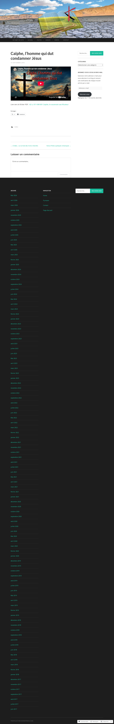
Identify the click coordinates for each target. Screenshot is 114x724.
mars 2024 (14, 309)
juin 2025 (14, 240)
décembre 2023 (16, 324)
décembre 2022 (16, 383)
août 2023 (14, 344)
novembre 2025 (16, 215)
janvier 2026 (15, 210)
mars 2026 (14, 205)
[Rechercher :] (89, 191)
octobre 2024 (15, 279)
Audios (48, 40)
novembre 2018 (16, 625)
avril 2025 (14, 250)
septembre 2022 (16, 398)
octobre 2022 (15, 393)
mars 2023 (14, 368)
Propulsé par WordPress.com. (22, 721)
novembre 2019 (16, 566)
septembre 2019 (16, 576)
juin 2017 (14, 709)
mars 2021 (14, 487)
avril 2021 (14, 482)
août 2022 (14, 403)
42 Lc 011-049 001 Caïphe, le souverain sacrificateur (49, 104)
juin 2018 (14, 650)
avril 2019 (14, 600)
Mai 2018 (14, 655)
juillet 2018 (14, 645)
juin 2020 (14, 531)
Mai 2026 (14, 195)
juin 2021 (14, 472)
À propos (46, 200)
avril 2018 (14, 660)
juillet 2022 (14, 408)
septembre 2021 (16, 457)
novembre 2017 (16, 684)
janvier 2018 (15, 674)
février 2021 (15, 492)
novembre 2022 (16, 388)
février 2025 (15, 260)
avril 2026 (14, 200)
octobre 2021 (15, 452)
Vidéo (16, 127)
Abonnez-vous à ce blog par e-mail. (90, 72)
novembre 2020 (16, 507)
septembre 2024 (16, 284)
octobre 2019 (15, 571)
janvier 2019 (15, 615)
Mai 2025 (14, 245)
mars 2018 (14, 665)
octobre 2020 (15, 512)
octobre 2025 (15, 220)
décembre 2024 (16, 269)
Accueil (30, 40)
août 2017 (14, 699)
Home (45, 195)
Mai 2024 (14, 299)
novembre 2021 (16, 447)
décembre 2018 (16, 620)
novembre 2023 (16, 329)
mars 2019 (14, 605)
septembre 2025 (16, 225)
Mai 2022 (14, 418)
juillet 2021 (14, 467)
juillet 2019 (14, 586)
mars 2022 (14, 427)
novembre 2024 (16, 274)
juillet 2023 (14, 348)
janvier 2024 (15, 319)
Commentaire (64, 174)
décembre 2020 (16, 502)
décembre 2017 (16, 679)
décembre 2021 (16, 442)
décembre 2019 (16, 561)
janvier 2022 (15, 437)
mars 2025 (14, 255)
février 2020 (15, 551)
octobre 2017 (15, 689)
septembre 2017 (16, 694)
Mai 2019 (14, 595)
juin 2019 (14, 591)
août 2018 (14, 640)
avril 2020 (14, 541)
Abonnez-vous (84, 94)
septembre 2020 (16, 516)
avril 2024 (14, 304)
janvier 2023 (15, 378)
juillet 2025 (14, 235)
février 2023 (15, 373)
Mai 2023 (14, 358)
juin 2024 (14, 294)
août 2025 (14, 230)
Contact (66, 40)
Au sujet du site (18, 40)
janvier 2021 (15, 497)
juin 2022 (14, 413)
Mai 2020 (14, 536)
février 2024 (15, 314)
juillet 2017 (14, 704)
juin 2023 (14, 353)
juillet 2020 (14, 526)
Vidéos (56, 40)
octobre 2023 (15, 334)
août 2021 (14, 462)
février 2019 (15, 610)
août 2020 (14, 521)
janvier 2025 (15, 265)
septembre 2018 (16, 635)
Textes (39, 40)
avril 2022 (14, 423)
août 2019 (14, 581)
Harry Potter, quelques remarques (58, 146)
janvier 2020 (15, 556)
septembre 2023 (16, 339)
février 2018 (15, 670)
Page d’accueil (47, 210)
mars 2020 (14, 546)
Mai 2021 (14, 477)
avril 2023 (14, 363)
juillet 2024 (14, 289)
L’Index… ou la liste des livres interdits (24, 146)
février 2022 (15, 432)
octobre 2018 (15, 630)
